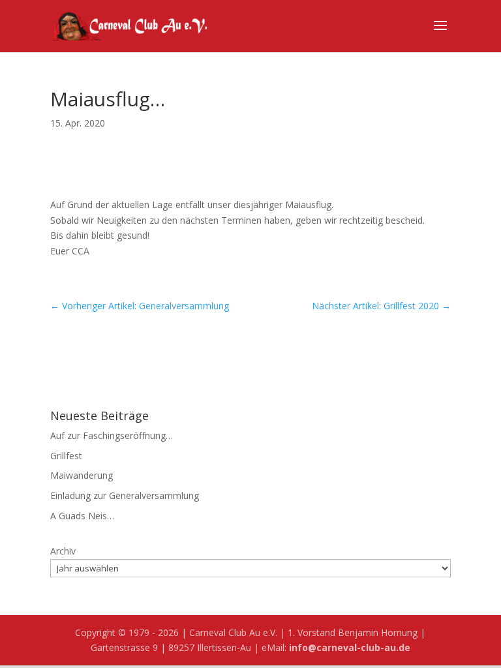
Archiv (63, 551)
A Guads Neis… (82, 515)
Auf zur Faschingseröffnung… (111, 435)
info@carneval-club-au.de (349, 647)
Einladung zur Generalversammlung (124, 495)
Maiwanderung (81, 475)
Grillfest (66, 455)
